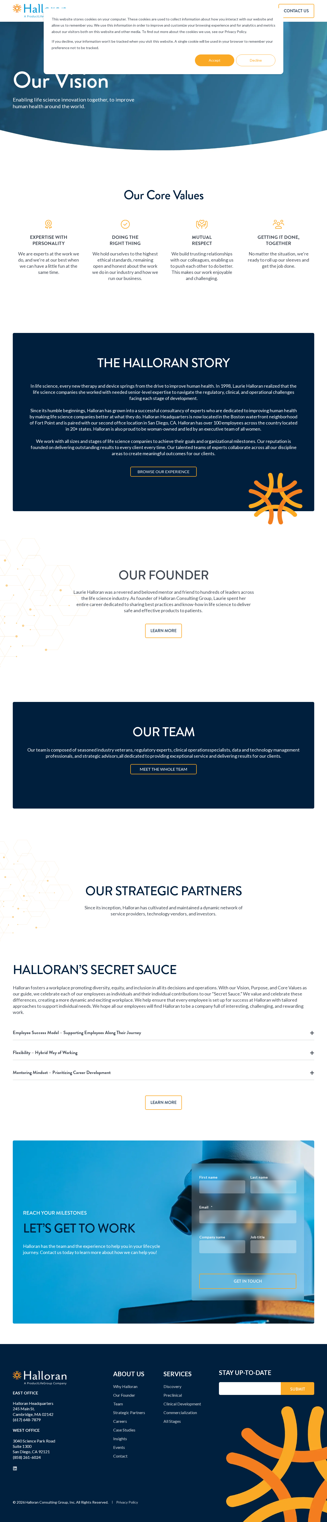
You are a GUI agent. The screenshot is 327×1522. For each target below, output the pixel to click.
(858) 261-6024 (27, 1457)
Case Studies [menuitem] (124, 1429)
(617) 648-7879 (27, 1419)
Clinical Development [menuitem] (182, 1403)
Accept (214, 60)
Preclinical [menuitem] (173, 1395)
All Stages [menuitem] (172, 1421)
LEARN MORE (163, 1102)
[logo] (39, 1378)
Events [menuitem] (119, 1447)
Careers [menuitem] (120, 1421)
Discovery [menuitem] (172, 1386)
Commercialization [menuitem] (180, 1412)
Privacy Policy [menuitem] (127, 1502)
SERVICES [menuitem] (178, 1374)
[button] (318, 1513)
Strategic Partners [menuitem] (129, 1412)
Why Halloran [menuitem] (125, 1386)
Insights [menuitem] (120, 1438)
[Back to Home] (39, 11)
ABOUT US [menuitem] (128, 1374)
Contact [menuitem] (120, 1455)
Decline (256, 60)
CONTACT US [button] (296, 11)
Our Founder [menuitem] (124, 1395)
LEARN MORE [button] (163, 631)
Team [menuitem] (118, 1403)
